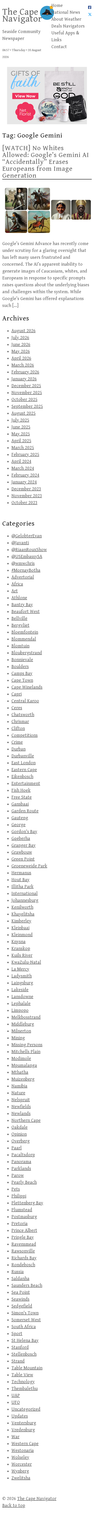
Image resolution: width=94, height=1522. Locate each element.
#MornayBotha (25, 570)
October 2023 (24, 502)
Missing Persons (26, 1045)
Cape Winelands (26, 687)
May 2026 (20, 351)
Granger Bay (23, 845)
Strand (18, 1361)
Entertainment (25, 783)
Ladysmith (21, 976)
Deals (56, 26)
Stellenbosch (24, 1354)
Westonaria (22, 1450)
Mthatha (19, 1072)
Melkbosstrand (26, 1017)
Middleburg (22, 1024)
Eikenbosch (22, 776)
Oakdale (19, 1127)
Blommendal (23, 639)
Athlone (19, 598)
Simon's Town (25, 1313)
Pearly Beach (24, 1182)
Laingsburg (22, 983)
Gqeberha (20, 838)
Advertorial (22, 577)
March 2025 (22, 447)
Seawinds (20, 1299)
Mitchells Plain (25, 1051)
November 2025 (26, 392)
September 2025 (27, 406)
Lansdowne (22, 996)
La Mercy (20, 969)
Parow (17, 1175)
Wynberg (20, 1471)
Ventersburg (23, 1423)
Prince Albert (24, 1230)
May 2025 (20, 434)
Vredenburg (23, 1430)
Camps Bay (21, 673)
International (24, 893)
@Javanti (20, 543)
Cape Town (22, 680)
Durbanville (22, 756)
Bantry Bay (22, 604)
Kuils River (21, 955)
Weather (72, 19)
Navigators (74, 26)
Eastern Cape (24, 769)
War (15, 1436)
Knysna (18, 941)
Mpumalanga (24, 1065)
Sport (16, 1333)
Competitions (24, 735)
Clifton (18, 728)
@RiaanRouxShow (29, 549)
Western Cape (25, 1443)
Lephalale (21, 1003)
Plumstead (21, 1210)
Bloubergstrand (26, 653)
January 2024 (24, 482)
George (18, 824)
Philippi (18, 1196)
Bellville (19, 618)
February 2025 (25, 454)
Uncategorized (25, 1409)
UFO (15, 1402)
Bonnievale (22, 659)
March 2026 (22, 365)
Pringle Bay (22, 1237)
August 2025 (23, 413)
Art (14, 591)
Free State (21, 797)
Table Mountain (26, 1368)
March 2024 (22, 468)
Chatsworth (22, 714)
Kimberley (21, 921)
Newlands (21, 1113)
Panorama (21, 1161)
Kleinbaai (20, 928)
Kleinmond (22, 934)
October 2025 (24, 399)
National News (65, 12)
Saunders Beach (26, 1285)
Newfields (21, 1106)
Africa (17, 584)
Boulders (20, 666)
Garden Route (25, 811)
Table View (22, 1375)
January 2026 (24, 379)
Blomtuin (20, 646)
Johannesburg (24, 900)
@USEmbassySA (26, 556)
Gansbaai (20, 804)
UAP (15, 1395)
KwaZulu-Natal (26, 962)
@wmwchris (23, 563)
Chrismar (20, 721)
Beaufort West (25, 611)
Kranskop (20, 948)
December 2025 (26, 386)
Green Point (23, 859)
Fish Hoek (21, 790)
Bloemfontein (24, 632)
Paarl (16, 1148)
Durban (18, 749)
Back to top (13, 1505)
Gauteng (19, 818)
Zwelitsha (20, 1478)
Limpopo (20, 1010)
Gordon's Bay (24, 831)
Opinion (19, 1134)
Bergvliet (20, 625)
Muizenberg (22, 1079)
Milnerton (21, 1031)
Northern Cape (26, 1120)
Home (57, 5)
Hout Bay (20, 879)
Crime (17, 742)
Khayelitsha (22, 914)
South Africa (23, 1326)
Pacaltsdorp (23, 1155)
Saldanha (20, 1278)
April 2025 (21, 441)
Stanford (20, 1347)
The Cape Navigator (22, 15)
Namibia (19, 1086)
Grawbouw (21, 852)
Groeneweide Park (29, 866)
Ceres (16, 708)
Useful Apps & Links (65, 36)
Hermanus (21, 873)
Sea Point (20, 1292)
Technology (23, 1381)
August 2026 (23, 331)
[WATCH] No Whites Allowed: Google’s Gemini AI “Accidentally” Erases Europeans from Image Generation (45, 161)
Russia (17, 1271)
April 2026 (21, 358)
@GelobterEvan (26, 536)
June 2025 (20, 427)
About (57, 19)
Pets (15, 1189)
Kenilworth (22, 907)
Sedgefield (21, 1306)
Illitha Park (22, 886)
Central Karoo (25, 701)
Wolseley (20, 1457)
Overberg (20, 1141)
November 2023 (26, 496)
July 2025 (20, 420)
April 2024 (21, 461)
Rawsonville (23, 1251)
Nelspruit (20, 1100)
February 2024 (25, 475)
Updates (19, 1416)
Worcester (21, 1464)
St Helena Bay (25, 1340)
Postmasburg (24, 1216)
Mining (18, 1038)
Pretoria (19, 1223)
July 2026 (20, 337)
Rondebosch (23, 1265)
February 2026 (25, 372)
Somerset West (26, 1320)
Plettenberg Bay (27, 1203)
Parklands (21, 1168)
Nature (18, 1093)
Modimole (21, 1058)
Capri (16, 694)
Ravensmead (23, 1244)
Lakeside (20, 990)
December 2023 (26, 489)
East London (23, 763)
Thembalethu (24, 1388)
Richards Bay (24, 1258)
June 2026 (20, 344)
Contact (59, 47)
